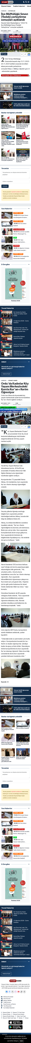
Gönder (5, 186)
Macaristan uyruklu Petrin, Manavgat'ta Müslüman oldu (21, 233)
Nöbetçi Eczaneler (8, 996)
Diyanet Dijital (6, 1012)
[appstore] (15, 1022)
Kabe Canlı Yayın (21, 1016)
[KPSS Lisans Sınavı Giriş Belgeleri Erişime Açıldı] (8, 723)
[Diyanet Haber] (7, 2)
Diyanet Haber (6, 6)
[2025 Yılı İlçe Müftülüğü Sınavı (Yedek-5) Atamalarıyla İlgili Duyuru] (8, 119)
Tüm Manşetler (7, 1006)
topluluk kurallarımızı (16, 191)
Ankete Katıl (6, 374)
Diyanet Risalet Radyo (8, 1016)
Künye (26, 1018)
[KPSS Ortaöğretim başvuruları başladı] (8, 737)
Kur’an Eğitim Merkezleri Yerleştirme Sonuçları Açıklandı (7, 159)
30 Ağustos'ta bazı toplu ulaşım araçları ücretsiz (21, 249)
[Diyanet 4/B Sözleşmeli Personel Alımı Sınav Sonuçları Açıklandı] (23, 135)
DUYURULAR (11, 11)
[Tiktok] (21, 991)
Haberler (3, 11)
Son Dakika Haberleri (9, 1007)
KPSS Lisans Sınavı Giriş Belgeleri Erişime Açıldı (20, 217)
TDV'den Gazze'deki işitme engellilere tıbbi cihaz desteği (20, 241)
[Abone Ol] (29, 54)
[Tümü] (29, 208)
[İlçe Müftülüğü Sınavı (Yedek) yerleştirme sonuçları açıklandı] (15, 43)
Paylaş (5, 54)
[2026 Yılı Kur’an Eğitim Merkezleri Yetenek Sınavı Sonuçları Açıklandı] (23, 152)
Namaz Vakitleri (7, 1000)
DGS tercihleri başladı (19, 224)
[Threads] (24, 991)
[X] (12, 991)
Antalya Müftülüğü (19, 229)
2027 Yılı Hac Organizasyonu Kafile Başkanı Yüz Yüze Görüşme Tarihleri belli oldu (8, 143)
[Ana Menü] (28, 2)
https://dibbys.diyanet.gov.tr (19, 69)
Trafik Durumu (7, 1002)
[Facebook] (9, 991)
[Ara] (26, 2)
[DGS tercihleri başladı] (23, 723)
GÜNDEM (16, 245)
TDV (15, 237)
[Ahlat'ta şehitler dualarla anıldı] (23, 752)
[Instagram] (15, 991)
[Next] (6, 991)
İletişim (20, 1018)
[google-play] (15, 1027)
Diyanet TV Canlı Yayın (19, 1012)
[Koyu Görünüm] (24, 2)
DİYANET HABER (18, 213)
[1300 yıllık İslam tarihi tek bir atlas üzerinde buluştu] (23, 737)
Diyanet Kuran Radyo (18, 1014)
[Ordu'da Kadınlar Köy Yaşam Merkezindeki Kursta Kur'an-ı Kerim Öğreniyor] (15, 415)
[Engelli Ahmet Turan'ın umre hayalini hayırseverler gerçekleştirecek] (8, 752)
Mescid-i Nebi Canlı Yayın (9, 1018)
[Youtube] (18, 991)
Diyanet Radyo (7, 1014)
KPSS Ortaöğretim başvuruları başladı (21, 257)
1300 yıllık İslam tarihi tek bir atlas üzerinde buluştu (22, 744)
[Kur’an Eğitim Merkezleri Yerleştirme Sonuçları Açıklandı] (8, 152)
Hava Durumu (6, 998)
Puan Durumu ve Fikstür (9, 1004)
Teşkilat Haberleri (19, 6)
